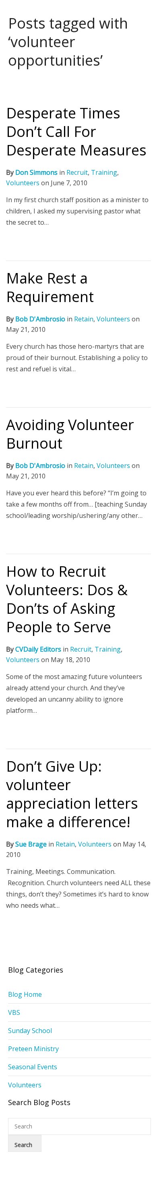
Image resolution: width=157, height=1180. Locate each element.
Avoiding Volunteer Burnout (70, 434)
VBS (14, 1012)
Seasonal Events (32, 1066)
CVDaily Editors (38, 649)
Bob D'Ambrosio (40, 319)
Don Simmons (36, 172)
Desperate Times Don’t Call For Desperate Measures (76, 131)
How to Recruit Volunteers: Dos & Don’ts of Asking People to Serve (67, 599)
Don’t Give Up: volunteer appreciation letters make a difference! (72, 794)
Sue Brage (31, 844)
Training (104, 172)
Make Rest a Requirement (50, 287)
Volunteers (22, 182)
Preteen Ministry (33, 1048)
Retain (83, 319)
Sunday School (30, 1030)
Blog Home (25, 994)
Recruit (77, 172)
